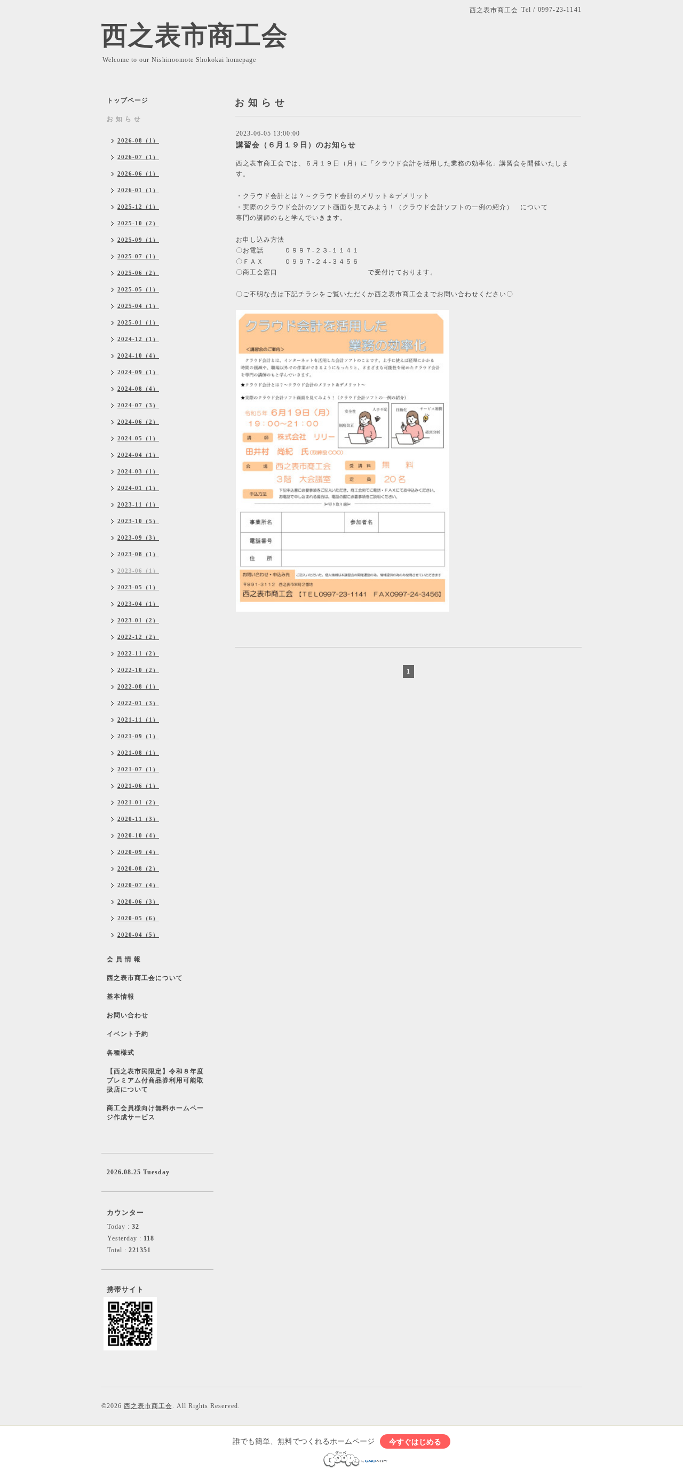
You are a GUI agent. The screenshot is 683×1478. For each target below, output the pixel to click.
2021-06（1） (138, 786)
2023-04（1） (138, 603)
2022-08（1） (138, 686)
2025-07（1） (138, 256)
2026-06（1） (138, 173)
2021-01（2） (138, 802)
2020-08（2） (138, 868)
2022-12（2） (138, 637)
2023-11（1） (138, 504)
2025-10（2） (138, 223)
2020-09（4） (138, 852)
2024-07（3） (138, 405)
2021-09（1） (138, 736)
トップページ (127, 100)
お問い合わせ (127, 1015)
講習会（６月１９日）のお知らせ (296, 145)
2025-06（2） (138, 273)
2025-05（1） (138, 289)
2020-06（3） (138, 901)
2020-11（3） (138, 819)
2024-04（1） (138, 455)
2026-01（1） (138, 190)
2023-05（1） (138, 587)
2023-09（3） (138, 537)
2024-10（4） (138, 355)
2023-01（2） (138, 620)
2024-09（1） (138, 372)
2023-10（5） (138, 521)
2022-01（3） (138, 703)
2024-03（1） (138, 471)
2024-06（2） (138, 421)
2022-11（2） (138, 653)
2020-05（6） (138, 918)
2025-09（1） (138, 239)
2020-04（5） (138, 934)
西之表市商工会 (194, 35)
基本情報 (120, 996)
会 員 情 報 (124, 959)
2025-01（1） (138, 322)
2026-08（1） (138, 140)
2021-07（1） (138, 769)
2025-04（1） (138, 306)
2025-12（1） (138, 206)
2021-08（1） (138, 752)
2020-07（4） (138, 885)
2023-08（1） (138, 554)
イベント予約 (127, 1034)
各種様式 (120, 1052)
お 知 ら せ (124, 119)
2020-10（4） (138, 835)
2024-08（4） (138, 388)
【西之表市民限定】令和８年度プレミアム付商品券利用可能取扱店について (155, 1080)
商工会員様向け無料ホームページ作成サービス (155, 1112)
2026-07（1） (138, 157)
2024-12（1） (138, 339)
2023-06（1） (138, 570)
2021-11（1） (138, 719)
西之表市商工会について (145, 978)
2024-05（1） (138, 438)
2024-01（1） (138, 488)
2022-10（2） (138, 670)
